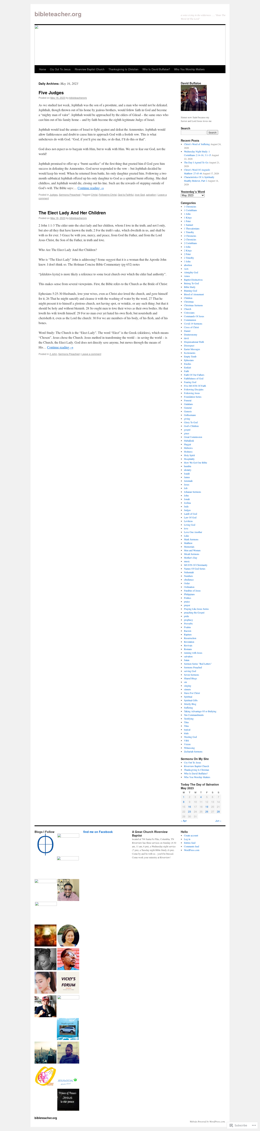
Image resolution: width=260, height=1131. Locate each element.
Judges (54, 194)
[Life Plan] (45, 1053)
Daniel (187, 330)
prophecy (188, 619)
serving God (190, 671)
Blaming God (190, 290)
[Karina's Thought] (45, 983)
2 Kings (188, 250)
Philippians (189, 594)
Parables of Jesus (192, 590)
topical (187, 729)
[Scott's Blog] (68, 1100)
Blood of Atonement (194, 294)
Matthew (188, 543)
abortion (188, 265)
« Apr (184, 820)
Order (187, 583)
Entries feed (189, 842)
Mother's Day (190, 557)
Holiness (188, 451)
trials (186, 733)
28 (218, 811)
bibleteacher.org (58, 13)
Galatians (188, 404)
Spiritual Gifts (191, 700)
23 (189, 811)
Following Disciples (194, 389)
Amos (187, 276)
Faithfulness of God (193, 378)
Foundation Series (193, 396)
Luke (186, 535)
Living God (189, 524)
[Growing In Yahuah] (68, 890)
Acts (186, 268)
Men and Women (192, 550)
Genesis (188, 411)
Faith (186, 371)
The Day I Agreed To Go (196, 162)
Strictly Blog (190, 704)
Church (187, 308)
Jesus (186, 484)
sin (185, 682)
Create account (191, 835)
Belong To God (191, 283)
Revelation (189, 641)
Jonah (187, 499)
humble (187, 466)
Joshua (187, 502)
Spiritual (188, 696)
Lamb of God (190, 513)
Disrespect (189, 345)
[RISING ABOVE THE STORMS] (68, 983)
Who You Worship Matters (189, 69)
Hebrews (188, 447)
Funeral (187, 400)
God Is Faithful (126, 194)
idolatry (187, 469)
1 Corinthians (190, 210)
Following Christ (108, 194)
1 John (187, 213)
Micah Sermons (191, 554)
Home (42, 69)
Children (188, 298)
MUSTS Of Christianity (195, 565)
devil (186, 338)
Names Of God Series (194, 568)
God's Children (191, 426)
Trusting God (190, 736)
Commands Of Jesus (194, 316)
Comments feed (191, 846)
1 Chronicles (190, 206)
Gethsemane (190, 415)
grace (186, 433)
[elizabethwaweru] (68, 1053)
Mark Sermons (191, 539)
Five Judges (51, 92)
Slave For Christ (192, 693)
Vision (187, 744)
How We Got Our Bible (195, 462)
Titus (186, 722)
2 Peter (187, 254)
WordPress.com (191, 850)
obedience (189, 579)
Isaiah (187, 473)
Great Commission (193, 437)
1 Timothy (189, 232)
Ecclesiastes (189, 352)
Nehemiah (189, 572)
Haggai (187, 444)
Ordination (189, 586)
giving (187, 418)
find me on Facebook (98, 832)
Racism (187, 630)
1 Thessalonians (191, 228)
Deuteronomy (190, 334)
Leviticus (188, 521)
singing (187, 685)
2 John (53, 354)
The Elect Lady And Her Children (72, 212)
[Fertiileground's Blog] (45, 936)
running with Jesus (193, 652)
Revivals (188, 645)
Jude (186, 506)
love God (140, 194)
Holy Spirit (189, 455)
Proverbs (188, 623)
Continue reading (91, 188)
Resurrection (190, 638)
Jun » (218, 820)
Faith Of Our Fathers (194, 374)
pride (186, 616)
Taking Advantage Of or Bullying (200, 711)
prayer (187, 605)
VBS (186, 740)
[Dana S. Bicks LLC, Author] (68, 1029)
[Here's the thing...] (68, 1006)
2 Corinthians (190, 243)
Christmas (189, 301)
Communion (190, 319)
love (186, 528)
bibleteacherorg (78, 97)
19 (206, 806)
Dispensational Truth (194, 341)
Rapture (188, 634)
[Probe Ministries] (45, 845)
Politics (187, 597)
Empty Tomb (190, 356)
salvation (151, 194)
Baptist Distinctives (193, 279)
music (187, 561)
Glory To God (191, 422)
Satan (186, 660)
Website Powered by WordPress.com (207, 1121)
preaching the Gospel (194, 612)
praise (187, 601)
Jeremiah (188, 480)
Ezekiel (187, 367)
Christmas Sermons (193, 305)
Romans (188, 649)
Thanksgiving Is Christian (123, 69)
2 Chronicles (190, 235)
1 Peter (187, 221)
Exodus (187, 363)
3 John (187, 261)
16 (189, 806)
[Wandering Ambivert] (68, 844)
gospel (187, 429)
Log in (187, 839)
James (187, 477)
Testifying (189, 718)
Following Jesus (192, 393)
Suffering (188, 707)
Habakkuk (189, 440)
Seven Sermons (191, 674)
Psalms (187, 627)
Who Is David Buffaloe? (156, 69)
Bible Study (189, 287)
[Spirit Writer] (46, 913)
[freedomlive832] (68, 959)
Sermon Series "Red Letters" (198, 663)
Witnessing (189, 747)
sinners (187, 689)
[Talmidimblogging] (45, 890)
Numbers (188, 575)
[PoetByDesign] (45, 959)
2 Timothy (189, 257)
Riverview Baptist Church (89, 69)
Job (185, 488)
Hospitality (189, 458)
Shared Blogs (190, 678)
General (188, 407)
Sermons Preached (69, 194)
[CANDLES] (45, 1076)
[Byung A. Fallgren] (68, 936)
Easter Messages (192, 349)
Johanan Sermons (192, 491)
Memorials (189, 546)
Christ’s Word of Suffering (197, 144)
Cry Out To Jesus (60, 69)
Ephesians (189, 360)
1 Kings (188, 217)
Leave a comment (91, 354)
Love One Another (193, 532)
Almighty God (191, 272)
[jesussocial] (68, 1076)
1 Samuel (188, 224)
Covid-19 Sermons (193, 323)
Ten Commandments (194, 714)
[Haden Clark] (45, 1006)
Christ (94, 194)
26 (206, 811)
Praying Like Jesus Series (196, 608)
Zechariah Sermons (193, 751)
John (186, 495)
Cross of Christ (191, 327)
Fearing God (190, 382)
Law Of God (190, 517)
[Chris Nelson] (68, 867)
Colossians (189, 312)
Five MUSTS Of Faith (195, 385)
